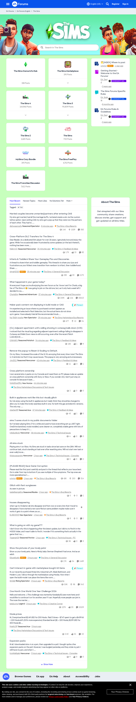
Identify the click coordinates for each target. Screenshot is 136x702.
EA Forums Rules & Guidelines (110, 110)
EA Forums (10, 11)
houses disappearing (20, 502)
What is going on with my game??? (26, 525)
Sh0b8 (12, 581)
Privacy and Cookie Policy (59, 697)
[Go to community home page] (20, 4)
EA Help (54, 676)
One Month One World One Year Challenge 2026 (33, 591)
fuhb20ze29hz (16, 383)
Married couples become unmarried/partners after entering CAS (41, 213)
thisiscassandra (16, 455)
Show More (48, 664)
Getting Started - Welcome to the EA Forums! (110, 73)
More (68, 201)
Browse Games (23, 676)
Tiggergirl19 (14, 538)
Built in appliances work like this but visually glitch (33, 397)
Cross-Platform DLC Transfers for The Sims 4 (32, 236)
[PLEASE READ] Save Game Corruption (29, 466)
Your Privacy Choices (120, 692)
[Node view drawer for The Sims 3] (67, 115)
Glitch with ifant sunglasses (23, 485)
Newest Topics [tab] (29, 201)
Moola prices (16, 614)
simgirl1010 (14, 271)
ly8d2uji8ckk (15, 433)
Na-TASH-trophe (16, 317)
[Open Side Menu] (8, 4)
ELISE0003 (14, 515)
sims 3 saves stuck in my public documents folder (33, 420)
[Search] (107, 4)
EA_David (104, 81)
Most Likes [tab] (42, 201)
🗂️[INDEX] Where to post (113, 62)
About (66, 676)
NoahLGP (14, 626)
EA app (40, 676)
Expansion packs (18, 641)
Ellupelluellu (15, 558)
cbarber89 (14, 410)
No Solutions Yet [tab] (57, 201)
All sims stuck (16, 443)
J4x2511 (13, 360)
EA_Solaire (104, 98)
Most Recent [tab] (15, 201)
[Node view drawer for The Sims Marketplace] (67, 83)
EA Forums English (23, 11)
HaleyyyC (14, 249)
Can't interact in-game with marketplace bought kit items (37, 568)
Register (116, 4)
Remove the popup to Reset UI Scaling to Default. (34, 350)
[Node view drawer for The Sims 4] (25, 115)
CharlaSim (14, 294)
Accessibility (82, 676)
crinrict (104, 66)
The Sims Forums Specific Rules (113, 92)
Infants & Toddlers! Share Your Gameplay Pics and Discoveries (39, 259)
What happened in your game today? (27, 282)
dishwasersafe (16, 226)
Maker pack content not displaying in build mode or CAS (37, 304)
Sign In (125, 4)
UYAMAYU (14, 340)
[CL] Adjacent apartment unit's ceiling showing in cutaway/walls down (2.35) (46, 328)
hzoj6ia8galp (15, 653)
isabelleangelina (16, 492)
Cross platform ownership (22, 370)
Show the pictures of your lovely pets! (28, 548)
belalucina (14, 604)
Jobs (97, 676)
